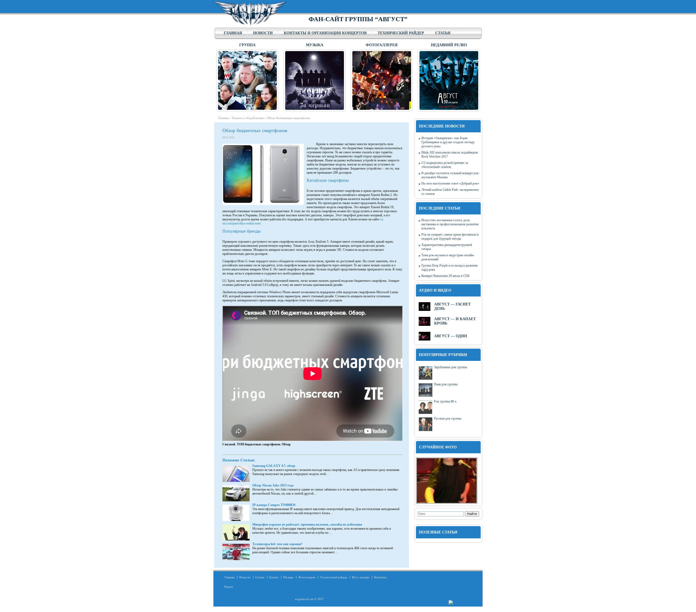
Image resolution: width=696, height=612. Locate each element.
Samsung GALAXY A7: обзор (273, 466)
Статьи (442, 33)
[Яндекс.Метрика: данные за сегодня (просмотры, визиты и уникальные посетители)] (461, 602)
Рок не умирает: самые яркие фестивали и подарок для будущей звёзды (449, 237)
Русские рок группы (447, 418)
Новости (263, 33)
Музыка (288, 577)
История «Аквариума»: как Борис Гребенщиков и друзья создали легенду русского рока (448, 142)
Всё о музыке (360, 577)
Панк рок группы (446, 384)
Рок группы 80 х (445, 401)
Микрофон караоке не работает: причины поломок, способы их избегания (307, 524)
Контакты (380, 577)
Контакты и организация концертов (325, 33)
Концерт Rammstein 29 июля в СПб (445, 276)
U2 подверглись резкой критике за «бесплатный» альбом (444, 165)
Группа (273, 577)
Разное (227, 586)
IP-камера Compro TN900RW (274, 505)
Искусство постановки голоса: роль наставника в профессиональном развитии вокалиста (449, 224)
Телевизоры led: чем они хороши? (277, 544)
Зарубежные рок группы (450, 367)
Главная (233, 33)
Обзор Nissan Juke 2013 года (273, 485)
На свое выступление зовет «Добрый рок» (450, 183)
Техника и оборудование (248, 118)
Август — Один (450, 336)
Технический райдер (401, 33)
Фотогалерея (306, 577)
